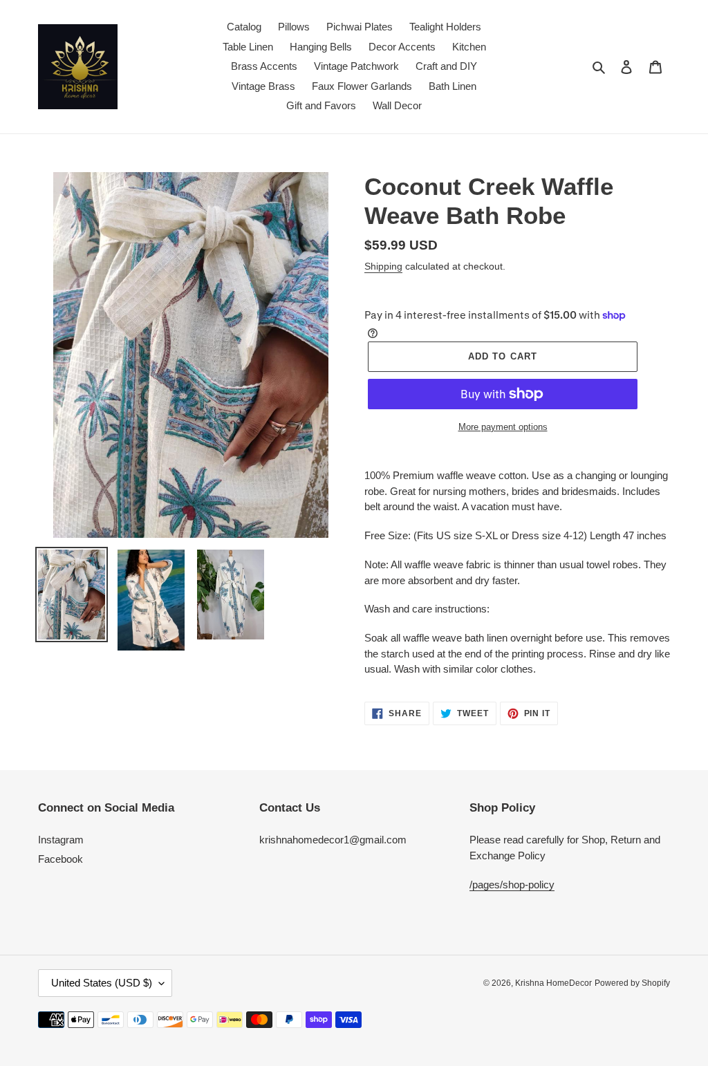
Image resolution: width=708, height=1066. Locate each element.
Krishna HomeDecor (553, 983)
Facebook (60, 859)
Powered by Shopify (632, 983)
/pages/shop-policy (512, 884)
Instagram (61, 839)
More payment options (503, 427)
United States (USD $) (101, 983)
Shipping (383, 266)
